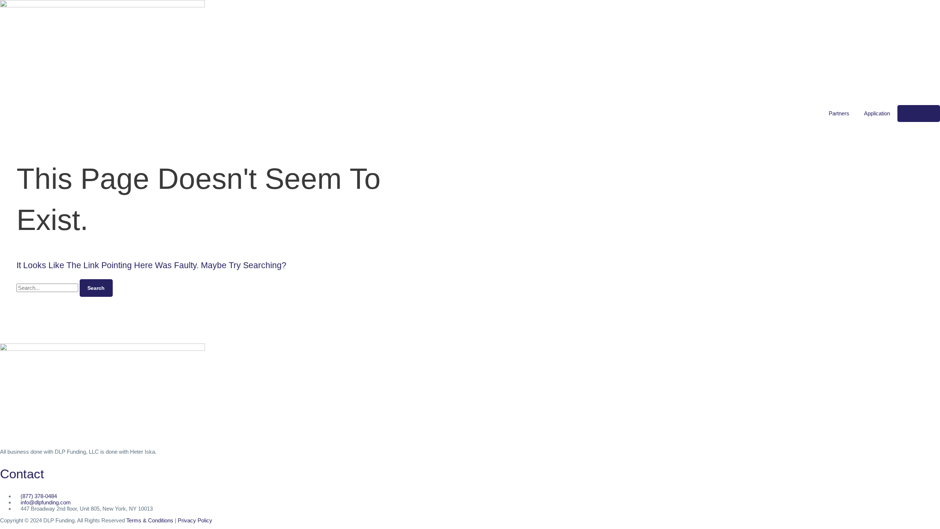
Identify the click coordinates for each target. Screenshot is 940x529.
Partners (839, 113)
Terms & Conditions (149, 520)
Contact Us (919, 113)
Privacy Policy (195, 520)
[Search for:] (48, 288)
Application (877, 113)
